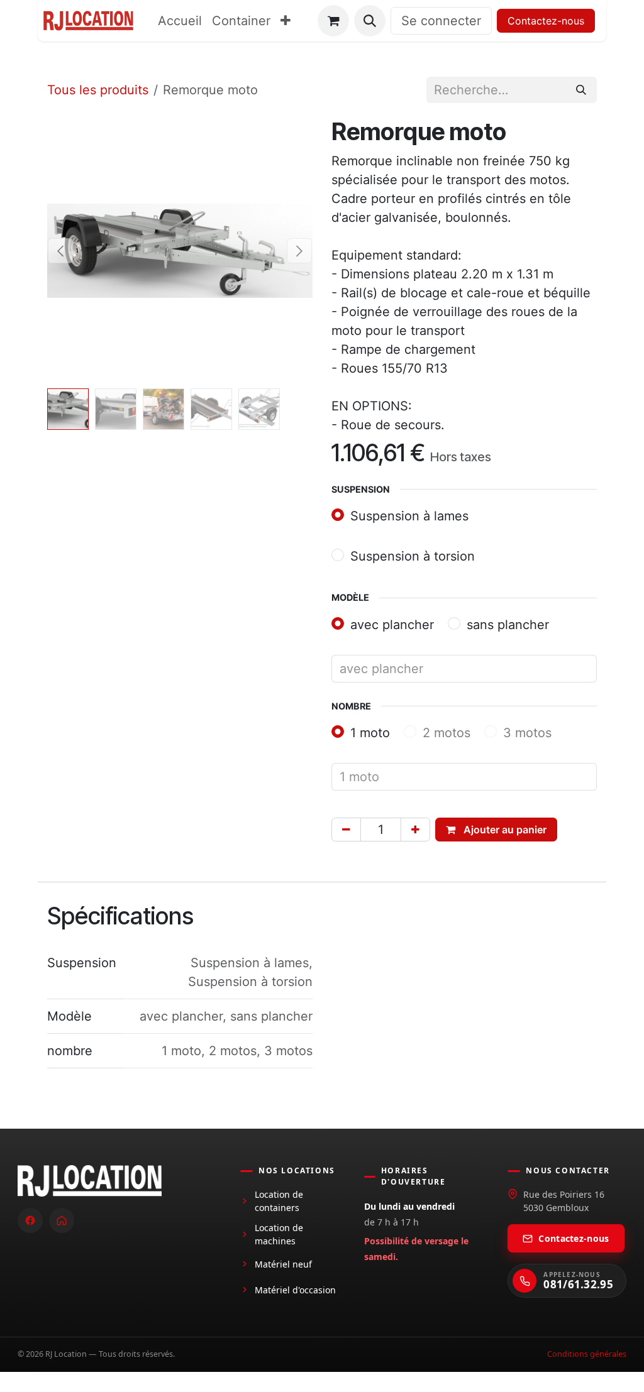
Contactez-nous (546, 20)
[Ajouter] (415, 829)
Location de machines (279, 1234)
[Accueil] (61, 1220)
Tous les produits (97, 89)
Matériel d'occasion (295, 1290)
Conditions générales (586, 1354)
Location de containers (279, 1201)
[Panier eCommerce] (333, 20)
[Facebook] (30, 1220)
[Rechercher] (581, 90)
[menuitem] (180, 20)
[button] (370, 20)
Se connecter (441, 20)
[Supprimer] (346, 829)
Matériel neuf (283, 1264)
